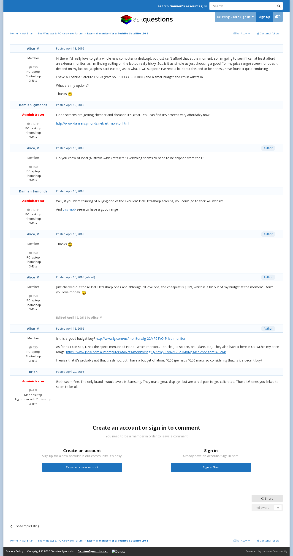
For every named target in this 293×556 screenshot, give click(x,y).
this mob (69, 209)
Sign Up (264, 17)
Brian (33, 372)
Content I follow (269, 33)
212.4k (34, 124)
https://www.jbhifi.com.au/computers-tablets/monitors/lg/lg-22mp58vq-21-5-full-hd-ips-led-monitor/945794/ (146, 352)
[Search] (279, 6)
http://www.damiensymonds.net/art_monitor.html (92, 123)
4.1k (35, 390)
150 (35, 67)
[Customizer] (278, 17)
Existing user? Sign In (234, 17)
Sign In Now (211, 467)
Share (268, 498)
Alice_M (33, 48)
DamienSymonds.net (93, 551)
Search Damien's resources (179, 6)
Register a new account (82, 467)
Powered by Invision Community (266, 551)
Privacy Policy (14, 551)
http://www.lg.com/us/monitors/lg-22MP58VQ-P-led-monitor (140, 338)
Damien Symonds (33, 105)
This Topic (262, 6)
